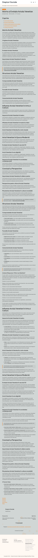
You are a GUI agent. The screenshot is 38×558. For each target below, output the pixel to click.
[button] (7, 511)
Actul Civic (4, 540)
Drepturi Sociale (9, 2)
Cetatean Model (5, 542)
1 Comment (18, 13)
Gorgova (4, 499)
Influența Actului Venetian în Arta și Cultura (12, 24)
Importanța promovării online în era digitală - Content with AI (19, 526)
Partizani (4, 500)
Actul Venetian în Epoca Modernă (10, 25)
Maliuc (3, 503)
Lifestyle (4, 9)
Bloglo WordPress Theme (29, 556)
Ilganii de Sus (4, 502)
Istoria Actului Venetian (8, 20)
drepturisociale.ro (28, 543)
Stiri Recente (4, 539)
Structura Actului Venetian (9, 22)
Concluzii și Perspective (8, 27)
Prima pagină (4, 5)
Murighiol (4, 498)
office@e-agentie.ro (18, 540)
